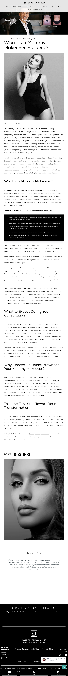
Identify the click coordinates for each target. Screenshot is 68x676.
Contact (45, 6)
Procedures (11, 6)
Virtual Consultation (34, 9)
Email (58, 674)
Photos (9, 674)
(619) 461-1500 (56, 6)
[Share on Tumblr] (24, 454)
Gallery (29, 6)
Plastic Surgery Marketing (27, 649)
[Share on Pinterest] (28, 454)
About (21, 6)
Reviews (37, 6)
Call (34, 674)
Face (34, 537)
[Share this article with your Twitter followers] (19, 454)
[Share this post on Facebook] (15, 454)
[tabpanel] (34, 499)
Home (6, 39)
